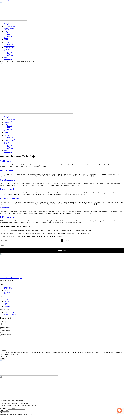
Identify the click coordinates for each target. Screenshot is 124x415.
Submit (62, 250)
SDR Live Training (9, 26)
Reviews (6, 29)
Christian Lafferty (8, 180)
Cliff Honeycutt (7, 217)
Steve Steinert (6, 170)
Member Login (8, 39)
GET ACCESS (4, 412)
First (20, 324)
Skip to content (4, 1)
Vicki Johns (5, 161)
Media (5, 31)
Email (2, 410)
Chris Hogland (7, 189)
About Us (6, 23)
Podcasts (9, 33)
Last (40, 324)
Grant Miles (5, 208)
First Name (3, 408)
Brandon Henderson (9, 198)
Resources (10, 36)
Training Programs (9, 28)
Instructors (10, 25)
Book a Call (30, 62)
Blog (8, 34)
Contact (6, 38)
